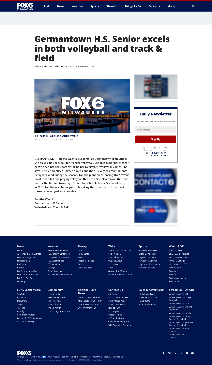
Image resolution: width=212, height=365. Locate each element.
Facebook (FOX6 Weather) (29, 318)
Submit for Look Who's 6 (120, 250)
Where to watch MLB (179, 303)
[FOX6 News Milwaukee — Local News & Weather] (26, 6)
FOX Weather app (56, 260)
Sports (143, 246)
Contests (112, 294)
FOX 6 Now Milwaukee (43, 66)
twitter (169, 353)
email (192, 353)
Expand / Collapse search (193, 6)
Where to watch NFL (178, 294)
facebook (163, 353)
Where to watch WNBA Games (180, 330)
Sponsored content (148, 304)
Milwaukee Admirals (148, 260)
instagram (175, 353)
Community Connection (59, 311)
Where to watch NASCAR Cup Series (180, 308)
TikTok (20, 304)
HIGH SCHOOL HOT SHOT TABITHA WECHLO (56, 136)
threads (181, 353)
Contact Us (115, 290)
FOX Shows (174, 281)
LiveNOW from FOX (178, 264)
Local (19, 250)
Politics (20, 267)
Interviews (113, 264)
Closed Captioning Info (119, 321)
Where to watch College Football (180, 298)
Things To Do (54, 294)
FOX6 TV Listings (177, 260)
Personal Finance (86, 260)
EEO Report (113, 311)
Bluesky (20, 311)
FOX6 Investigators (26, 257)
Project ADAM (54, 307)
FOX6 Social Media (29, 290)
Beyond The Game (147, 257)
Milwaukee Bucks (147, 267)
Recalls (81, 257)
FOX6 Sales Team (147, 294)
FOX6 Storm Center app (59, 253)
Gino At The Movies (117, 271)
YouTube (21, 294)
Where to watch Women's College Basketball (181, 323)
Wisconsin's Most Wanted (29, 253)
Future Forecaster (56, 271)
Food (110, 267)
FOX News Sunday (177, 278)
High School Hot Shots (149, 264)
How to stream (176, 250)
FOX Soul (173, 274)
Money (82, 246)
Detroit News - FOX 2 (88, 304)
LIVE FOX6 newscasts (179, 253)
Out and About (115, 260)
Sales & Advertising (151, 290)
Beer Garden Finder (57, 297)
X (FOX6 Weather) (25, 321)
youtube (186, 353)
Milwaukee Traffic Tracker (120, 274)
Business (82, 264)
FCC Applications (116, 318)
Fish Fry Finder (54, 300)
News (20, 246)
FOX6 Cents (83, 253)
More (170, 6)
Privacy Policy (159, 152)
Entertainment (23, 260)
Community (55, 290)
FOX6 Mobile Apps (116, 300)
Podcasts (21, 264)
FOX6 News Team (116, 304)
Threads (21, 307)
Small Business (85, 267)
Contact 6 (82, 250)
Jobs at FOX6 (114, 307)
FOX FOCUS (144, 300)
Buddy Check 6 (54, 304)
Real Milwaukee (115, 257)
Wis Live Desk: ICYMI (178, 257)
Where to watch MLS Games (179, 336)
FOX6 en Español (25, 278)
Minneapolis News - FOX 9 (90, 300)
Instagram (22, 300)
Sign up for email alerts (119, 297)
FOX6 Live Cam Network (59, 257)
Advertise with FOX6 (148, 297)
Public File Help (115, 314)
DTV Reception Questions (120, 325)
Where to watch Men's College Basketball (179, 317)
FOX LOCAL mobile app (28, 274)
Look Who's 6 (114, 253)
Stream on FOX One (181, 290)
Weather (53, 246)
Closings (51, 267)
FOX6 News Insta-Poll (27, 271)
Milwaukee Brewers (148, 250)
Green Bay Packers (147, 253)
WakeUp (113, 246)
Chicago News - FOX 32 (89, 297)
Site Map (21, 281)
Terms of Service (157, 155)
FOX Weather (54, 264)
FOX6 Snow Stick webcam (60, 274)
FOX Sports (174, 271)
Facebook (21, 297)
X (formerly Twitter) (26, 314)
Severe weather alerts (58, 250)
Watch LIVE (176, 246)
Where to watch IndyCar (180, 313)
